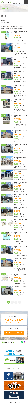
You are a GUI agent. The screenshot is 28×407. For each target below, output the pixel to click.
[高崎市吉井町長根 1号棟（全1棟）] (14, 225)
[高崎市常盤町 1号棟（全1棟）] (14, 238)
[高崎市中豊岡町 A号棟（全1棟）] (14, 265)
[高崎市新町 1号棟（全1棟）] (14, 292)
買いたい (5, 8)
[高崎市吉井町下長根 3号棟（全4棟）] (14, 213)
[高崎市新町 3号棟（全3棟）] (14, 279)
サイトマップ (8, 346)
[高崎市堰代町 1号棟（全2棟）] (14, 106)
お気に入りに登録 (12, 32)
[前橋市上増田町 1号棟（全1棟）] (14, 163)
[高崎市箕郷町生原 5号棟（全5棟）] (14, 37)
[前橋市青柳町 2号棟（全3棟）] (14, 78)
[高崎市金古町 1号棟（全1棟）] (14, 251)
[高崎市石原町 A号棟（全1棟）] (14, 92)
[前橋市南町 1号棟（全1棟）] (14, 50)
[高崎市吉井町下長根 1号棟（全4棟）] (14, 188)
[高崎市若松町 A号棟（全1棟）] (14, 137)
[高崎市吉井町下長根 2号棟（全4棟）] (14, 200)
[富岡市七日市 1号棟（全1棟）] (14, 150)
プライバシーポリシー (18, 346)
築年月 (20, 28)
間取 (16, 28)
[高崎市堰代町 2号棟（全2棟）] (14, 122)
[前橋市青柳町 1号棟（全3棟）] (14, 64)
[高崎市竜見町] (14, 175)
